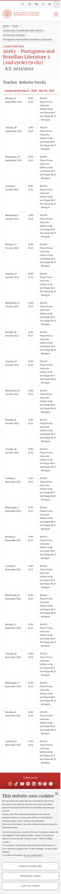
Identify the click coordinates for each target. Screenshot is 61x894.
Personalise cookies (30, 876)
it (57, 4)
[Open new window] (10, 783)
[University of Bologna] (21, 13)
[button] (50, 14)
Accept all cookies (30, 886)
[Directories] (30, 4)
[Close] (56, 793)
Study (15, 26)
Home (6, 26)
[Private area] (43, 4)
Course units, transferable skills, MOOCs (23, 30)
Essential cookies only (30, 866)
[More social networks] (51, 783)
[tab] (57, 4)
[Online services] (36, 4)
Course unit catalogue (14, 35)
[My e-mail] (50, 4)
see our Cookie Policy (33, 855)
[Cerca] (23, 4)
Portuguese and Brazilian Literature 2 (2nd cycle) (27, 39)
